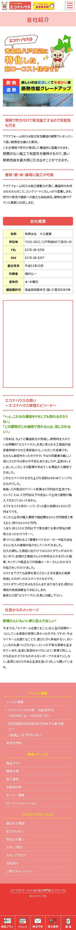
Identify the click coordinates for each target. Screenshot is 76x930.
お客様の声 (14, 787)
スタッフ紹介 (14, 847)
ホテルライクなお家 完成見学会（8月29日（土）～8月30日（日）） (31, 713)
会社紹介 (12, 863)
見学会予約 (14, 743)
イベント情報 (15, 702)
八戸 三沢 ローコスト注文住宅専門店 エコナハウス (38, 890)
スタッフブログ (16, 855)
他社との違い (15, 839)
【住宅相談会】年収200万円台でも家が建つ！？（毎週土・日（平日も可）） (36, 729)
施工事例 (12, 779)
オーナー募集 (15, 795)
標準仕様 (12, 771)
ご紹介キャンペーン (19, 871)
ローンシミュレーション (21, 803)
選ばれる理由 (15, 823)
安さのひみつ (15, 831)
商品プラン (13, 763)
